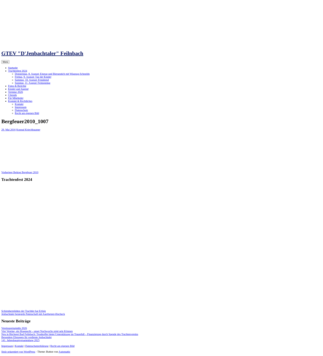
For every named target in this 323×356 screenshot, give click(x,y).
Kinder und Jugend (18, 89)
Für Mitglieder (15, 98)
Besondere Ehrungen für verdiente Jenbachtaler (26, 337)
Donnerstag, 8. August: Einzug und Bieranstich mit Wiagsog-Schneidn (52, 73)
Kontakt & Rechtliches (20, 101)
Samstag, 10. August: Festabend (32, 79)
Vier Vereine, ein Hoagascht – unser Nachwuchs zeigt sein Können (37, 331)
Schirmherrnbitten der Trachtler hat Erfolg (23, 311)
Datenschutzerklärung (36, 346)
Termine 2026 (15, 92)
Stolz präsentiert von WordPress (18, 351)
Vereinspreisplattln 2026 (14, 328)
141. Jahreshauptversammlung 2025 (20, 340)
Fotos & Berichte (17, 86)
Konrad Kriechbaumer (28, 129)
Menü (5, 62)
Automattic (64, 351)
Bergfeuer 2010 (19, 172)
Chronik (12, 95)
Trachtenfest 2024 (17, 70)
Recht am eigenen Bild (27, 113)
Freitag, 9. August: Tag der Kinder (33, 76)
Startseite (13, 67)
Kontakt (19, 104)
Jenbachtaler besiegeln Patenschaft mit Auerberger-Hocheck (33, 314)
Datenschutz (21, 110)
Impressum (20, 107)
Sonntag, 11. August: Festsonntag (32, 83)
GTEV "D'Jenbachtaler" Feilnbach (42, 53)
